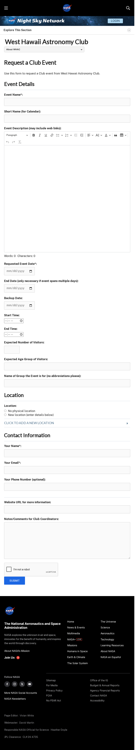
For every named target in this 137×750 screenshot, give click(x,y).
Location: (10, 406)
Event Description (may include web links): (32, 128)
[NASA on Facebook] (7, 684)
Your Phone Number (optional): (24, 479)
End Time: (10, 329)
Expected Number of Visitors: (24, 342)
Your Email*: (12, 462)
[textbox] (67, 198)
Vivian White (27, 715)
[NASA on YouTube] (29, 684)
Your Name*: (12, 446)
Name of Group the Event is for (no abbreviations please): (42, 376)
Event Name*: (13, 94)
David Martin (26, 722)
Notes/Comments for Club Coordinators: (31, 519)
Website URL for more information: (27, 502)
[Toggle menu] (5, 8)
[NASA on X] (22, 684)
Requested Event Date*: (20, 264)
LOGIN (115, 20)
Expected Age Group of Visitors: (26, 359)
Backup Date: (13, 298)
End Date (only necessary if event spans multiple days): (41, 281)
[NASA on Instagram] (14, 684)
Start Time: (11, 315)
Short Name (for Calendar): (22, 111)
